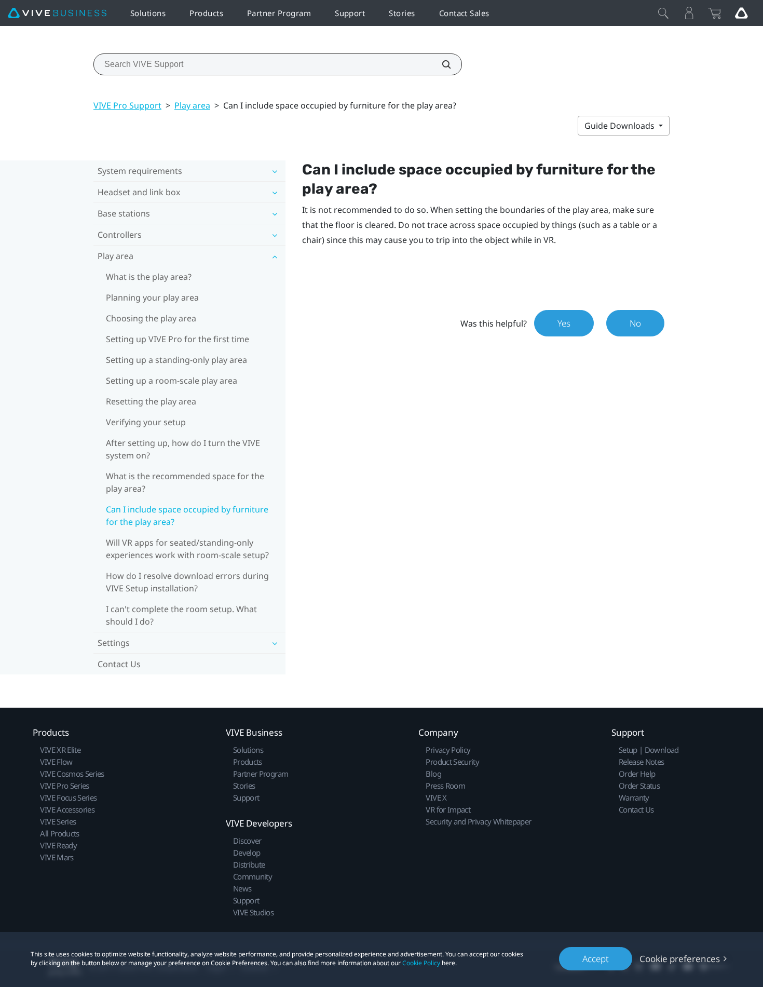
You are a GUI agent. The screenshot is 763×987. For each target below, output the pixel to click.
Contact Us (119, 664)
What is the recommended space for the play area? (185, 482)
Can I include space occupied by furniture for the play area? (187, 516)
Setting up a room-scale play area (171, 380)
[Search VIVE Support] (440, 64)
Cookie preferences (679, 959)
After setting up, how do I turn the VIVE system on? (183, 449)
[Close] (663, 13)
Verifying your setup (146, 422)
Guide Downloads (620, 125)
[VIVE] (57, 13)
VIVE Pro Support (127, 105)
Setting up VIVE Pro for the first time (177, 339)
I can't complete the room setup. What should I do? (181, 615)
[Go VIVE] (741, 13)
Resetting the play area (151, 401)
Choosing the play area (151, 318)
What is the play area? (149, 276)
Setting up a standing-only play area (176, 360)
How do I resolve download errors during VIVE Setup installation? (187, 582)
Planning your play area (152, 297)
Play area (192, 105)
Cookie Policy (421, 962)
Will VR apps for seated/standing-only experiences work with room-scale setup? (187, 549)
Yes (563, 323)
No (635, 323)
